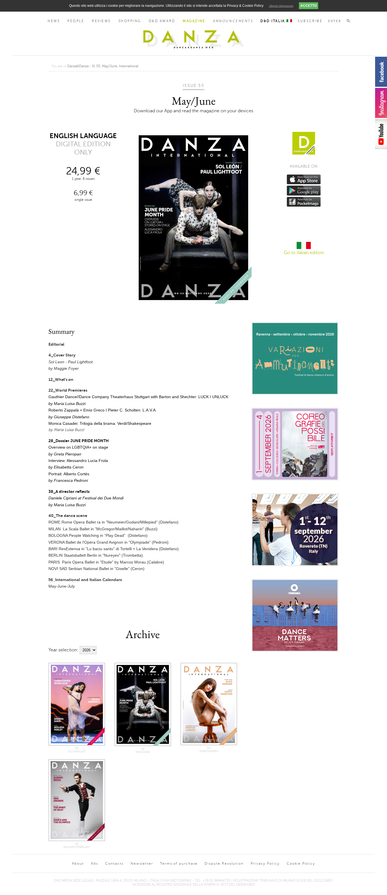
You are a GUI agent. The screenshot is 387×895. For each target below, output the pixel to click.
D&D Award (162, 21)
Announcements (233, 21)
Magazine (194, 21)
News (54, 21)
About (78, 864)
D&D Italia (273, 21)
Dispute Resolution (224, 864)
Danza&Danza (78, 66)
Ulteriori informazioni (281, 6)
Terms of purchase (179, 864)
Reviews (101, 21)
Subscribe (310, 21)
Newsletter (142, 864)
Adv (94, 864)
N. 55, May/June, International (115, 66)
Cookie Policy (301, 864)
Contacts (114, 864)
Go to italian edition (304, 252)
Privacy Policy (265, 864)
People (75, 21)
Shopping (129, 21)
